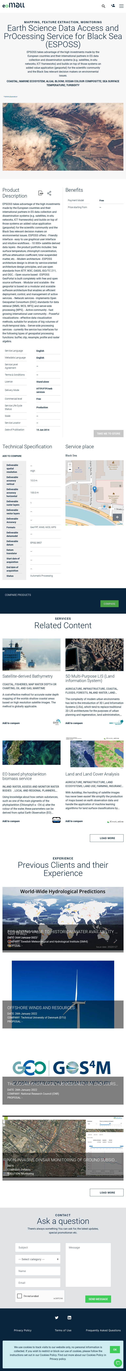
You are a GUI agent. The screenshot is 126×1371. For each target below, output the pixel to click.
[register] (113, 6)
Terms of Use (63, 1330)
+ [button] (70, 465)
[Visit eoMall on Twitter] (57, 1318)
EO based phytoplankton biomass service (24, 776)
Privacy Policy (23, 1330)
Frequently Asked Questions (103, 1330)
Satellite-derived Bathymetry (27, 676)
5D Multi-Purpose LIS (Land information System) (90, 678)
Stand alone (42, 381)
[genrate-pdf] (40, 193)
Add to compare (11, 455)
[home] (13, 5)
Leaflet (120, 524)
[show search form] (104, 6)
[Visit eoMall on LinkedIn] (69, 1318)
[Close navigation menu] (121, 6)
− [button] (70, 469)
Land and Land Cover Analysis (92, 774)
